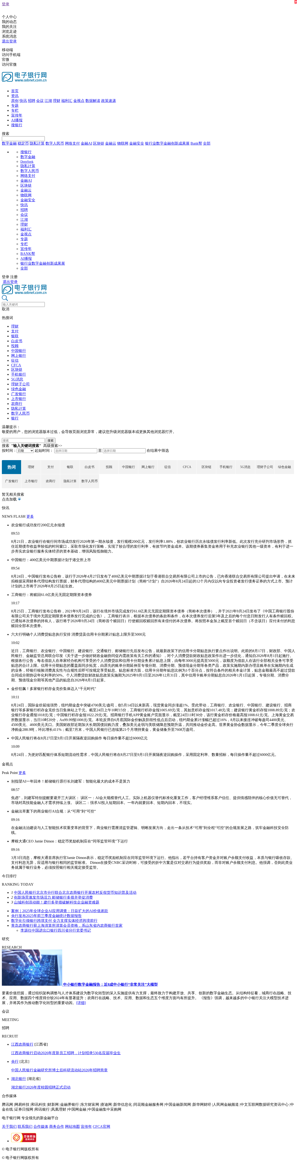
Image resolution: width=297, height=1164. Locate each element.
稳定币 (23, 143)
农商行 (16, 404)
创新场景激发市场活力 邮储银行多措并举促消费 (53, 897)
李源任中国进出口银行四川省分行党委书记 (55, 930)
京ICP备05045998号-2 (57, 1149)
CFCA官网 (101, 1126)
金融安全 (136, 143)
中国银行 (18, 351)
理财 (56, 101)
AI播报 (17, 120)
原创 (15, 101)
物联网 (122, 143)
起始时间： (44, 450)
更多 (30, 516)
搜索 (5, 134)
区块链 (98, 143)
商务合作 (56, 1126)
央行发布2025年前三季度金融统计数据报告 (46, 916)
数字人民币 (54, 143)
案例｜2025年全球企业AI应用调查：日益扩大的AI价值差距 (59, 911)
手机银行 (18, 374)
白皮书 (16, 341)
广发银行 (18, 394)
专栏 (15, 110)
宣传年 (16, 115)
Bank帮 (196, 143)
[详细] (81, 1003)
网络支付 (72, 143)
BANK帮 (27, 254)
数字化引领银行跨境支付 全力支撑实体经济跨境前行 (54, 921)
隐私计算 (37, 143)
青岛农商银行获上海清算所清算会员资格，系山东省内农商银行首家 (67, 925)
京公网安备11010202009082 (100, 1149)
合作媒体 (40, 1126)
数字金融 (9, 143)
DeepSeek (26, 161)
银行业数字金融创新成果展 (167, 143)
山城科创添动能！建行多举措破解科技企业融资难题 (56, 902)
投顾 (15, 346)
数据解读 (92, 101)
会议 (40, 101)
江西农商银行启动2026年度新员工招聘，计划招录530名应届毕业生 (66, 1053)
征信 (15, 360)
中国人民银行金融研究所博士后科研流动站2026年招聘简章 (59, 1070)
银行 (15, 418)
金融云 (110, 143)
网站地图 (72, 1126)
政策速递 (108, 101)
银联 (15, 336)
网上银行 (18, 356)
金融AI (86, 143)
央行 (15, 1061)
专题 (15, 105)
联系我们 (25, 1126)
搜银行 (16, 125)
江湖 (48, 101)
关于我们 (9, 1126)
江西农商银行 (22, 1044)
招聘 (31, 101)
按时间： (9, 450)
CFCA (16, 365)
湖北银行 (18, 1079)
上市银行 (18, 399)
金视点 (78, 101)
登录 (5, 4)
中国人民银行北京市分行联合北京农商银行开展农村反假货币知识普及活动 (75, 892)
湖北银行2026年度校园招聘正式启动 (41, 1087)
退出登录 (9, 41)
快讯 (23, 101)
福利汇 (66, 101)
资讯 (15, 96)
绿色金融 (18, 389)
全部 (206, 143)
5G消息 (17, 379)
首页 (15, 91)
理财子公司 (20, 384)
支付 (15, 331)
